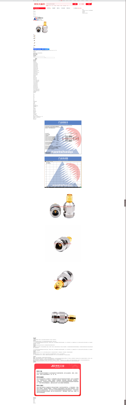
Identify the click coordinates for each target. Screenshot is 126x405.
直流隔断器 (34, 106)
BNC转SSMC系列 (35, 87)
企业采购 (78, 0)
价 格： (34, 57)
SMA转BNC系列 (35, 73)
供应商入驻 (68, 8)
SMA (34, 94)
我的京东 (70, 0)
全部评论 (34, 398)
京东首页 (35, 0)
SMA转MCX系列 (35, 69)
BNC (34, 96)
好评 (34, 400)
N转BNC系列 (35, 79)
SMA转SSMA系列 (35, 64)
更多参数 (34, 119)
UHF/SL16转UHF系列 (36, 80)
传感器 (55, 5)
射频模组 (34, 11)
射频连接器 (34, 91)
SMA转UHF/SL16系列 (36, 72)
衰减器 (34, 103)
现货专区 (48, 8)
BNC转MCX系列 (35, 88)
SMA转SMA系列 (35, 63)
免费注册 (64, 0)
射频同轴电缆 (35, 101)
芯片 (67, 5)
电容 (50, 5)
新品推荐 (53, 8)
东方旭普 (36, 115)
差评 (34, 402)
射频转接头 (34, 61)
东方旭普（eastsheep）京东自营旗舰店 (87, 10)
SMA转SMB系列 (35, 65)
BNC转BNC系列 (35, 85)
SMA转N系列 (35, 62)
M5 (33, 98)
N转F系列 (34, 76)
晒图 (34, 399)
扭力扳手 (34, 92)
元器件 (34, 9)
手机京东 (91, 0)
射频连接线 (34, 60)
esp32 (52, 5)
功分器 (34, 102)
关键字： (34, 56)
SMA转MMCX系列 (35, 68)
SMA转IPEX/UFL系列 (36, 70)
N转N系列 (34, 75)
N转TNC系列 (35, 78)
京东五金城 (63, 8)
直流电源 (58, 5)
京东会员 (75, 0)
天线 (33, 107)
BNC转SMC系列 (35, 86)
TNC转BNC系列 (35, 83)
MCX (34, 99)
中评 (34, 401)
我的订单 (67, 0)
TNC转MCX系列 (35, 84)
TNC (33, 95)
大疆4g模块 (64, 5)
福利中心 (58, 8)
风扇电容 (47, 5)
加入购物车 (34, 114)
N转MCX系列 (35, 77)
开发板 (61, 5)
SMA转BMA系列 (35, 71)
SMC (34, 100)
